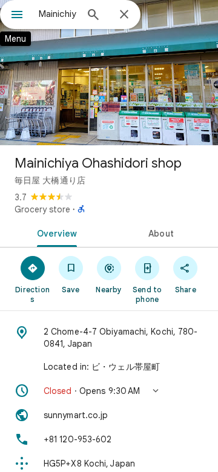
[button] (109, 391)
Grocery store (42, 209)
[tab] (54, 232)
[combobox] (57, 14)
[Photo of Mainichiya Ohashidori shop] (109, 72)
